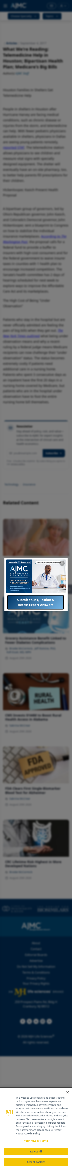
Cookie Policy (32, 1133)
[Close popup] (62, 563)
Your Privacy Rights (36, 1141)
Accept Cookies (36, 1162)
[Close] (68, 1092)
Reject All (36, 1151)
